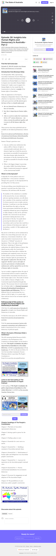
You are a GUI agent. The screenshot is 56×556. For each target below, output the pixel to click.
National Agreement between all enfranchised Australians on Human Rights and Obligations (14, 288)
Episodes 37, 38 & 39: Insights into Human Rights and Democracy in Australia (13, 67)
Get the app (34, 549)
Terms (31, 546)
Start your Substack (24, 549)
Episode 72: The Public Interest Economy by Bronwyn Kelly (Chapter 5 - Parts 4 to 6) (45, 101)
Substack (21, 553)
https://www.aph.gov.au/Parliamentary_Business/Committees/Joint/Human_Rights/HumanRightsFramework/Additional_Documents (14, 136)
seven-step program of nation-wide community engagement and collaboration (14, 324)
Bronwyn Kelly (45, 72)
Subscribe (44, 2)
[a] (35, 71)
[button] (18, 20)
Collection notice (37, 546)
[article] (43, 70)
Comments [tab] (4, 513)
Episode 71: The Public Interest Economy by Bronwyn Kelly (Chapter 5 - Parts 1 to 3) (45, 107)
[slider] (28, 31)
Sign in (52, 2)
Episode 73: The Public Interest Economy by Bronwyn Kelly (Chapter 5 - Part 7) (46, 95)
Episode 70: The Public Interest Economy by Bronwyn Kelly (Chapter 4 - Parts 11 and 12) (46, 114)
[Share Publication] (39, 2)
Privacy (27, 546)
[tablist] (7, 513)
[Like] (2, 59)
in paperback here (18, 348)
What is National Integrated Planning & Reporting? (45, 70)
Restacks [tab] (10, 513)
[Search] (36, 2)
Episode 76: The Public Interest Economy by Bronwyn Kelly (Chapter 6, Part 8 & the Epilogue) (46, 76)
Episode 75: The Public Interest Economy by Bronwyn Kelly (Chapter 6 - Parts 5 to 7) (46, 82)
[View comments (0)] (52, 16)
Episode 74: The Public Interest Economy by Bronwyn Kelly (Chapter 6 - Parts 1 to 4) (45, 88)
